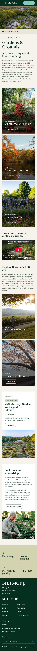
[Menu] (3, 3)
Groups (4, 625)
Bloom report (11, 129)
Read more (10, 425)
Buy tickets (29, 3)
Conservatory (11, 222)
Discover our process (14, 506)
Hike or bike (17, 279)
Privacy (19, 612)
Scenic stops (11, 381)
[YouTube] (16, 599)
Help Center (21, 604)
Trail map (10, 335)
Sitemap (5, 615)
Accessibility (21, 608)
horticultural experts (14, 477)
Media (4, 608)
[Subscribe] (32, 641)
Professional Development (11, 628)
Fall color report (12, 176)
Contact (5, 612)
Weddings (5, 621)
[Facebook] (8, 599)
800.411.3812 (6, 593)
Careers (5, 604)
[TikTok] (12, 599)
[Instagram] (4, 599)
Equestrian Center (8, 632)
